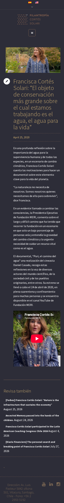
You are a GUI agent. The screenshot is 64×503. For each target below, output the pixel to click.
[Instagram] (57, 484)
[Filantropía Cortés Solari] (32, 19)
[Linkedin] (50, 484)
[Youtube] (42, 484)
